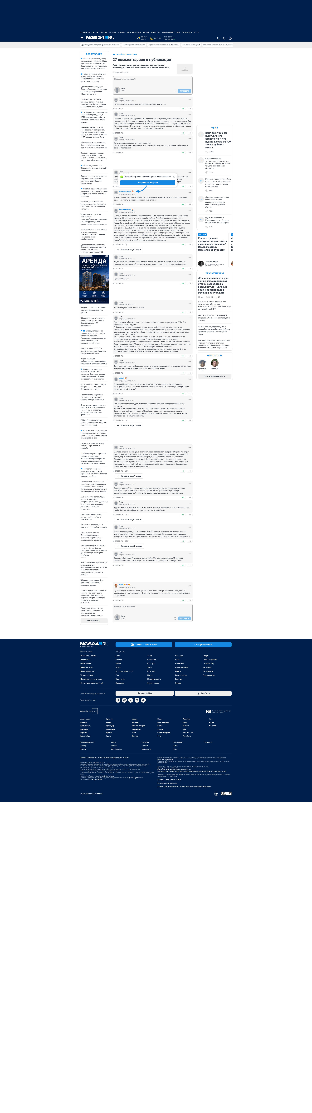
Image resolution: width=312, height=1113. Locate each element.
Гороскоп (155, 32)
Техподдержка (86, 675)
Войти (123, 91)
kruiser (121, 585)
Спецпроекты (209, 675)
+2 (183, 541)
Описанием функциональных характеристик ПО (174, 769)
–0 (190, 109)
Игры (196, 32)
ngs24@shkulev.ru (108, 776)
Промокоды (187, 32)
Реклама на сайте (88, 656)
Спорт (205, 656)
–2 (190, 541)
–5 (190, 514)
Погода (112, 32)
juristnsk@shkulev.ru (136, 778)
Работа (178, 671)
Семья (178, 683)
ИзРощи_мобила (125, 209)
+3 (183, 471)
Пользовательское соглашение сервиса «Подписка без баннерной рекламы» (184, 786)
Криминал (151, 660)
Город (118, 667)
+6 (183, 420)
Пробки (156, 38)
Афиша (146, 32)
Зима (149, 656)
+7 (183, 497)
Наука (149, 675)
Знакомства (101, 32)
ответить (119, 109)
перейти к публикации (127, 54)
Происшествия (181, 667)
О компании (85, 663)
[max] (137, 700)
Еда (117, 675)
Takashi (121, 378)
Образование (153, 683)
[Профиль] (230, 38)
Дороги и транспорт (124, 671)
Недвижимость (87, 32)
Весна (118, 663)
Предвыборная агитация (91, 679)
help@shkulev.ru (96, 779)
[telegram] (118, 700)
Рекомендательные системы (167, 783)
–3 (190, 471)
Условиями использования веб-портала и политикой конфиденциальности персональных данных (191, 771)
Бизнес (119, 660)
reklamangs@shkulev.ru (165, 759)
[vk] (124, 700)
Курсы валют (168, 32)
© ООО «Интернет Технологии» (91, 794)
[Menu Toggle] (82, 38)
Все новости (94, 54)
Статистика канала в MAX (91, 683)
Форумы (121, 32)
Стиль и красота (210, 660)
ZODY (178, 32)
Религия (178, 679)
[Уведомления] (224, 38)
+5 (183, 394)
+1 (183, 312)
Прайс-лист (85, 660)
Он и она (179, 656)
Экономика (208, 671)
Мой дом (151, 671)
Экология (207, 667)
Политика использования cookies (169, 780)
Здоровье (120, 683)
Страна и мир (208, 663)
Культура (151, 663)
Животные (120, 679)
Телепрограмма (134, 32)
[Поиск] (218, 38)
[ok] (130, 700)
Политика (179, 663)
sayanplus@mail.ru (125, 191)
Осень (177, 660)
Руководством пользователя (167, 768)
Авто (118, 656)
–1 (190, 394)
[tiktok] (143, 700)
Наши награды (86, 667)
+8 (183, 600)
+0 (183, 109)
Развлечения (181, 675)
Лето (149, 667)
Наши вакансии (87, 671)
